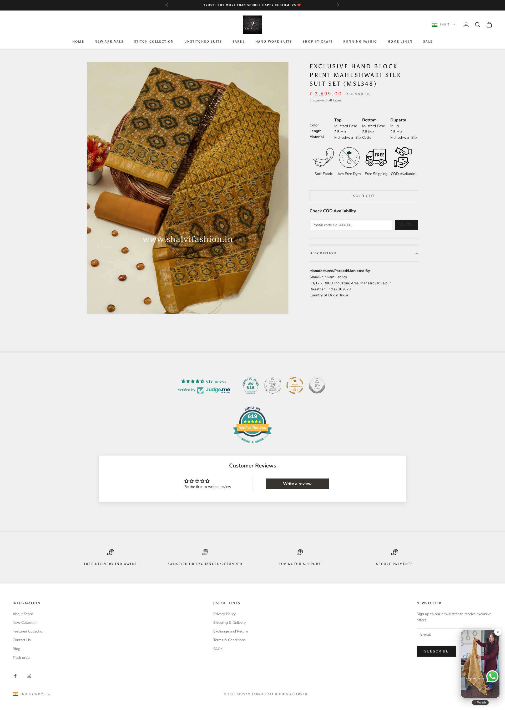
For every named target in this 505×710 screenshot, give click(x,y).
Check (406, 224)
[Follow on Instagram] (29, 675)
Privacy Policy (224, 613)
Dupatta (398, 120)
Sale (428, 42)
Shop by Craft (317, 42)
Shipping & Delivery (229, 622)
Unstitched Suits (203, 42)
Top (338, 120)
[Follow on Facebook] (15, 675)
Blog (16, 648)
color (314, 124)
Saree (239, 42)
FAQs (218, 648)
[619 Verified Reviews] (252, 446)
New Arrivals (109, 42)
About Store (23, 613)
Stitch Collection (154, 42)
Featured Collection (28, 631)
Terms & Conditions (229, 639)
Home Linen (400, 42)
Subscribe (436, 651)
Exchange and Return (230, 631)
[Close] (497, 632)
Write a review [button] (297, 484)
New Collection (25, 622)
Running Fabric (360, 42)
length (315, 130)
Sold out (364, 196)
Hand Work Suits (273, 42)
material (317, 136)
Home (78, 42)
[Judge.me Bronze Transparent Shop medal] (294, 385)
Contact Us (22, 639)
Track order (22, 657)
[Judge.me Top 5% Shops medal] (317, 385)
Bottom (369, 120)
